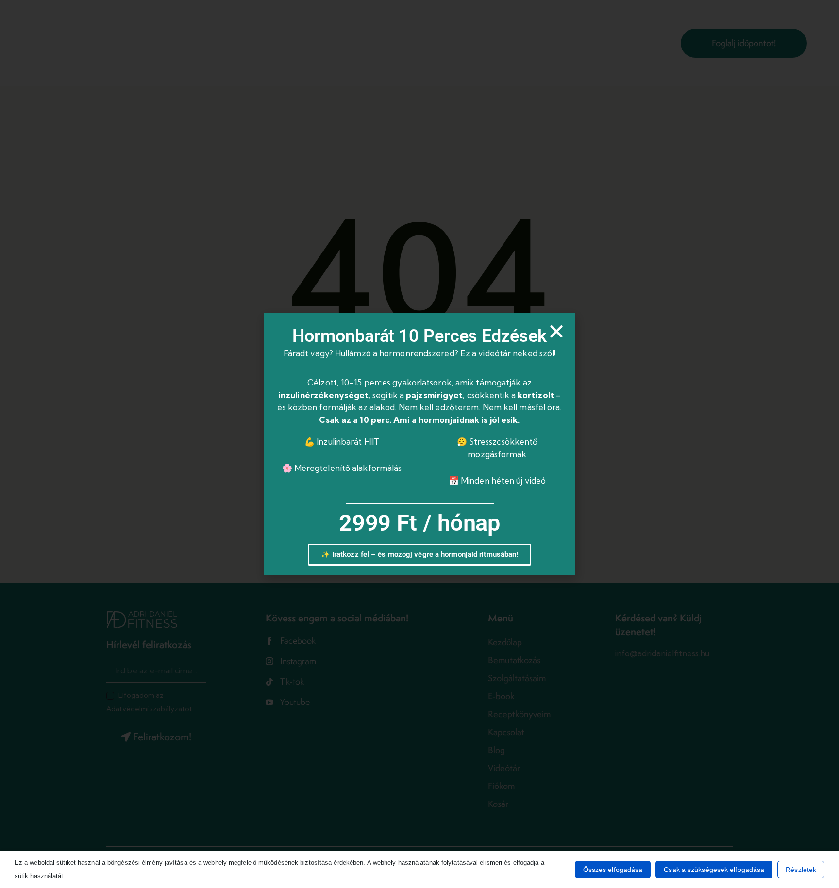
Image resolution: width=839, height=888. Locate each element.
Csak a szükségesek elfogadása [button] (714, 869)
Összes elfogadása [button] (613, 869)
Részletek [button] (801, 869)
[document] (419, 444)
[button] (556, 331)
